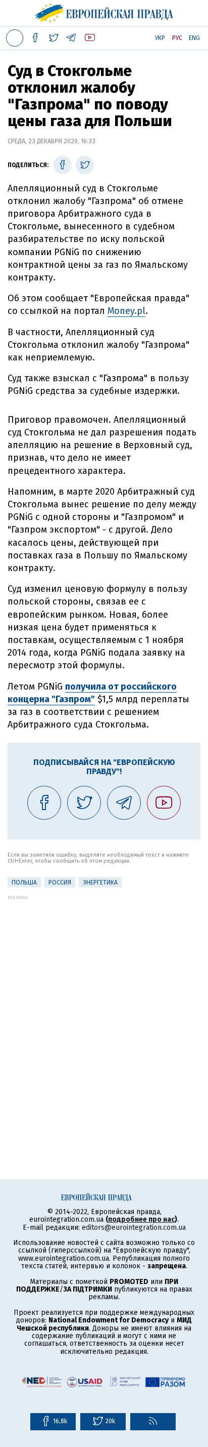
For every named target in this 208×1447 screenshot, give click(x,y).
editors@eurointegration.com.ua (134, 1227)
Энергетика (100, 882)
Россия (59, 882)
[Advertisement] (104, 1004)
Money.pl (126, 310)
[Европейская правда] (104, 11)
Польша (24, 882)
